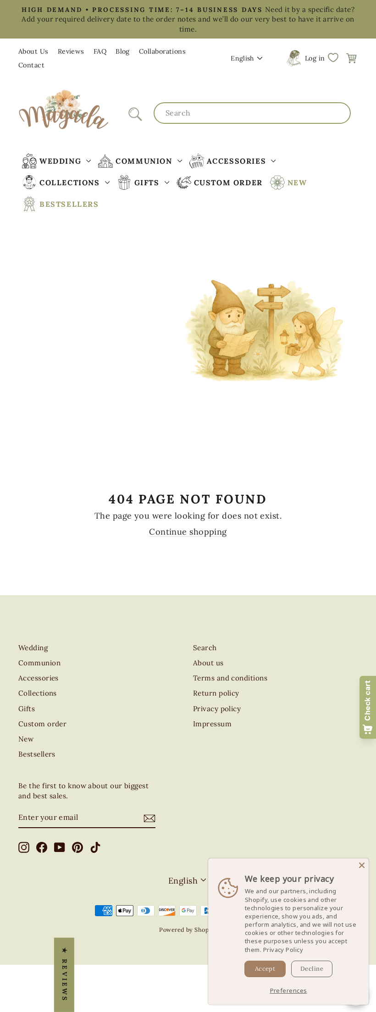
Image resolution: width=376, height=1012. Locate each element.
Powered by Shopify (187, 929)
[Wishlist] (333, 58)
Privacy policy (217, 708)
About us (208, 662)
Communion (39, 662)
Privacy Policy (283, 950)
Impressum (212, 723)
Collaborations (162, 51)
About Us (33, 51)
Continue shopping (188, 531)
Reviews (71, 51)
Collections (37, 693)
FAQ (100, 51)
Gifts (26, 708)
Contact (31, 65)
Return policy (216, 693)
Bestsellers (36, 754)
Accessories (38, 678)
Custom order (42, 723)
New (25, 739)
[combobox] (252, 112)
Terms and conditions (230, 678)
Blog (123, 51)
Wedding (33, 647)
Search (205, 647)
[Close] (361, 865)
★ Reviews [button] (65, 974)
